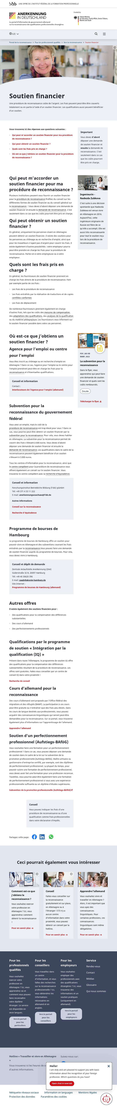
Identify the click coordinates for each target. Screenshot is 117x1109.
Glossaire (91, 984)
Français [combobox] (20, 33)
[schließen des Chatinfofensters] (108, 1066)
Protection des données (22, 1096)
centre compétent (20, 466)
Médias (90, 978)
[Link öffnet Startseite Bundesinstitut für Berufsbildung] (12, 3)
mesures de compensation (57, 312)
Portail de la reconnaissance (20, 42)
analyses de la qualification (60, 316)
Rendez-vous (93, 966)
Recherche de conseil (19, 681)
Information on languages (58, 1092)
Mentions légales (87, 1092)
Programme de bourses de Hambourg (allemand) (36, 587)
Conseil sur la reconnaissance (26, 506)
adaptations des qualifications (27, 316)
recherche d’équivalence (57, 473)
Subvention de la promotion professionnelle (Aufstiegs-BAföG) (40, 790)
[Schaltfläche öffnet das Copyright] (105, 177)
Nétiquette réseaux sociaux (24, 1092)
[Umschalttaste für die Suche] (96, 35)
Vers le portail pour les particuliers (20, 1022)
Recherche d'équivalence (24, 512)
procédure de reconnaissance (31, 199)
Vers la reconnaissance (73, 42)
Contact (90, 972)
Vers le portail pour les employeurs (71, 1013)
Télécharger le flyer (89, 401)
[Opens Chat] (106, 1099)
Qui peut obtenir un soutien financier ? (31, 143)
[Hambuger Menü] (104, 35)
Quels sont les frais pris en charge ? (29, 148)
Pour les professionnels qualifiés (47, 42)
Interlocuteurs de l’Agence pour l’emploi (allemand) (37, 389)
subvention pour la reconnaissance (26, 435)
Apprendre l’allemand (20, 728)
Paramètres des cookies (54, 1096)
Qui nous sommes (96, 991)
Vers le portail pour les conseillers (45, 1017)
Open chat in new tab (62, 1083)
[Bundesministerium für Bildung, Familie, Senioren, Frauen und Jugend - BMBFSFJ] (91, 18)
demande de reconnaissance (52, 209)
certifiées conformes (22, 297)
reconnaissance (19, 206)
